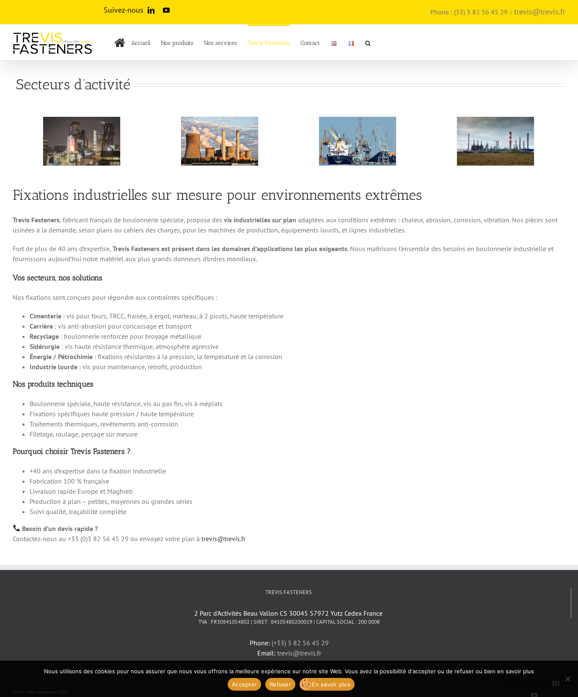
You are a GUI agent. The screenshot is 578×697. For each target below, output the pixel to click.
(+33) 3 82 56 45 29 (300, 643)
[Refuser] (567, 679)
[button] (368, 42)
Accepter (244, 684)
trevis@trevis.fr (539, 12)
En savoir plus (331, 684)
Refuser (280, 684)
